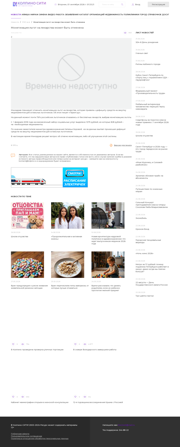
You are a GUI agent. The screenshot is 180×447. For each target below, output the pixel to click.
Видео (51, 14)
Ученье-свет (142, 53)
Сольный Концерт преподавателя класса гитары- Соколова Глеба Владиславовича (152, 204)
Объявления (72, 14)
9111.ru (15, 145)
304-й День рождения (147, 42)
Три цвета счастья (145, 296)
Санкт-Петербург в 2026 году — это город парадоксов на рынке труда (151, 149)
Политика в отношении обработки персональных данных (40, 438)
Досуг (165, 14)
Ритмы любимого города (148, 64)
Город (143, 14)
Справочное (154, 14)
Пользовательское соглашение (26, 436)
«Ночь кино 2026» (144, 253)
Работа (60, 14)
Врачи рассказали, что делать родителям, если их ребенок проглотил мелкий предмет (106, 288)
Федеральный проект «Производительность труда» (150, 92)
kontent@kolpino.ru (27, 161)
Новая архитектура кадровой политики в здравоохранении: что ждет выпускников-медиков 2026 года (108, 240)
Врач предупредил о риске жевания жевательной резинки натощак (29, 286)
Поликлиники (131, 14)
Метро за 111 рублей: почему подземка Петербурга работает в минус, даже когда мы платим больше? (152, 268)
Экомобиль (141, 218)
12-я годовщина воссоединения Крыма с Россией (98, 402)
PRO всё (26, 22)
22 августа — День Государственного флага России (152, 283)
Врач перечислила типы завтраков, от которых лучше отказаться (70, 286)
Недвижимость (114, 14)
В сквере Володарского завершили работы (94, 349)
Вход (137, 4)
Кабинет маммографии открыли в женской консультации (39, 402)
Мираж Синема (38, 14)
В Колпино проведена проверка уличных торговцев (37, 349)
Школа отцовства (19, 236)
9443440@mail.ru (126, 425)
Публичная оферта (20, 434)
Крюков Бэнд (142, 229)
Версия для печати (123, 145)
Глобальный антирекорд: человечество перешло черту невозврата (150, 106)
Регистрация (158, 4)
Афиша (26, 14)
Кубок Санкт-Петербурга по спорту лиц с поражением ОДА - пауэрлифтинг (152, 77)
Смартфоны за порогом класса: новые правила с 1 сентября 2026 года (152, 122)
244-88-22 (124, 430)
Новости (16, 14)
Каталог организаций (91, 14)
